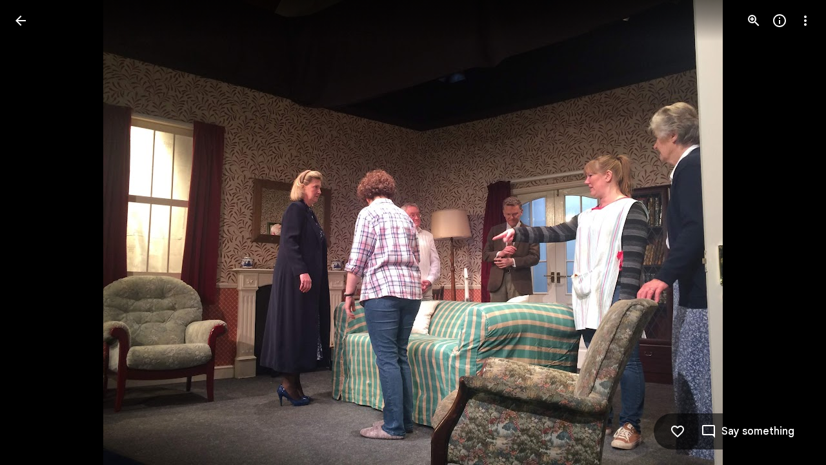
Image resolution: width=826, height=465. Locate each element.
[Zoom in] (754, 21)
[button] (36, 232)
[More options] (805, 21)
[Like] (677, 431)
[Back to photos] (20, 20)
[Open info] (779, 21)
